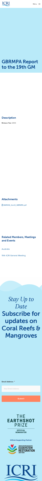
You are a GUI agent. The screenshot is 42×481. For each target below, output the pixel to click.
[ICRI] (6, 4)
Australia (6, 249)
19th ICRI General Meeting (14, 255)
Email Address (8, 382)
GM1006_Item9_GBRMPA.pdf (15, 205)
